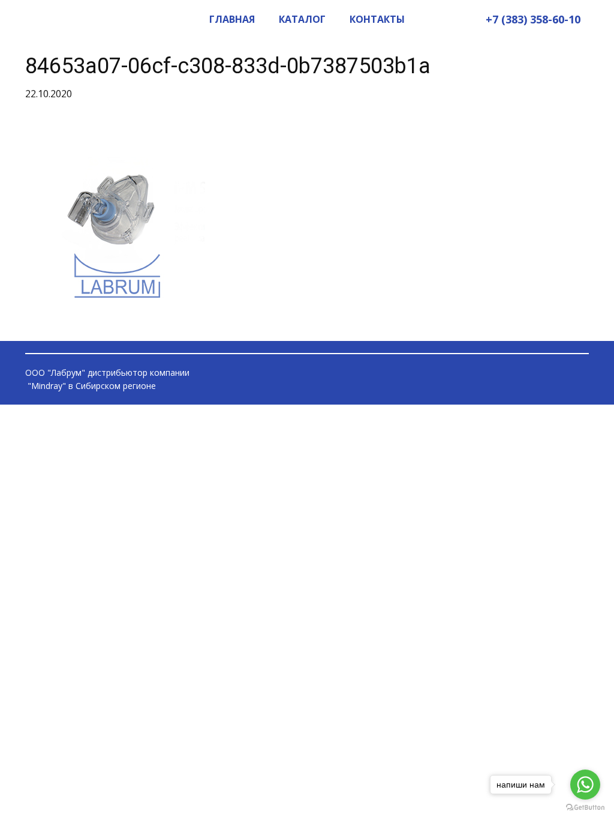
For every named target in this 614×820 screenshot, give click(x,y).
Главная (232, 19)
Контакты (377, 19)
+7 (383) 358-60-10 (533, 19)
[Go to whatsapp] (585, 785)
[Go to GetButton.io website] (585, 808)
